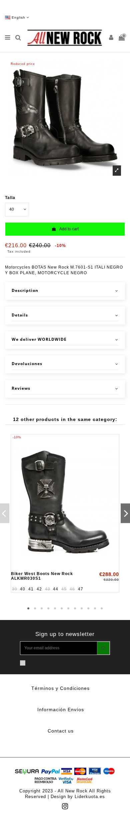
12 (101, 608)
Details (20, 315)
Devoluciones (27, 363)
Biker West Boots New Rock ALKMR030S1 (42, 575)
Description (25, 290)
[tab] (65, 291)
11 (95, 608)
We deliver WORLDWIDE (39, 339)
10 (88, 608)
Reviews (21, 388)
